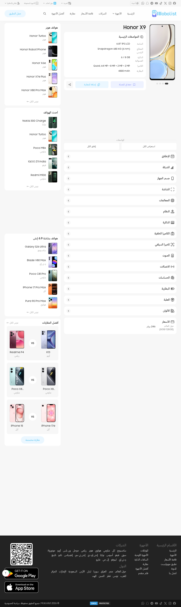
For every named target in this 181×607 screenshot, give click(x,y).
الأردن (82, 571)
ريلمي (84, 550)
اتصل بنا (172, 573)
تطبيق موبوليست (168, 564)
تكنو (60, 555)
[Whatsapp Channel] (143, 3)
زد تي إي (122, 559)
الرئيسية (130, 13)
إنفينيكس (68, 555)
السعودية (72, 571)
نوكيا (102, 555)
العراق (103, 571)
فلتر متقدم (143, 573)
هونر (91, 550)
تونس (115, 576)
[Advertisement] (120, 114)
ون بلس (67, 550)
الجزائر (54, 571)
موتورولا (51, 550)
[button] (167, 83)
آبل (113, 550)
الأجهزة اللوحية (141, 555)
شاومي (106, 550)
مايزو (98, 559)
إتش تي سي (80, 555)
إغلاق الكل (91, 146)
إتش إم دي (93, 555)
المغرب (123, 576)
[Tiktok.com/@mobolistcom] (161, 3)
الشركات (102, 13)
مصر (111, 571)
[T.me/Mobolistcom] (152, 3)
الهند (94, 576)
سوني (123, 555)
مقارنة (72, 13)
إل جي (106, 559)
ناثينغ (54, 555)
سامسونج (121, 550)
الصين (101, 576)
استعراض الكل (149, 146)
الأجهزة (173, 555)
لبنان (89, 571)
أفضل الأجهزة (58, 13)
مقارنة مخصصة (32, 439)
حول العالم (120, 571)
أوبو (59, 550)
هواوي (98, 550)
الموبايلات (144, 550)
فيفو (117, 555)
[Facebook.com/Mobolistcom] (174, 3)
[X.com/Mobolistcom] (165, 3)
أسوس (109, 555)
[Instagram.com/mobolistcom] (170, 3)
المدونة (134, 3)
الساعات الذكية (141, 559)
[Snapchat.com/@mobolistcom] (147, 3)
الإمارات (62, 571)
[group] (160, 52)
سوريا (96, 571)
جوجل (76, 550)
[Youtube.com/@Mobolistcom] (156, 3)
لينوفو (114, 559)
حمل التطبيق (15, 13)
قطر (109, 576)
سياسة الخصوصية (12, 603)
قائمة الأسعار (87, 13)
